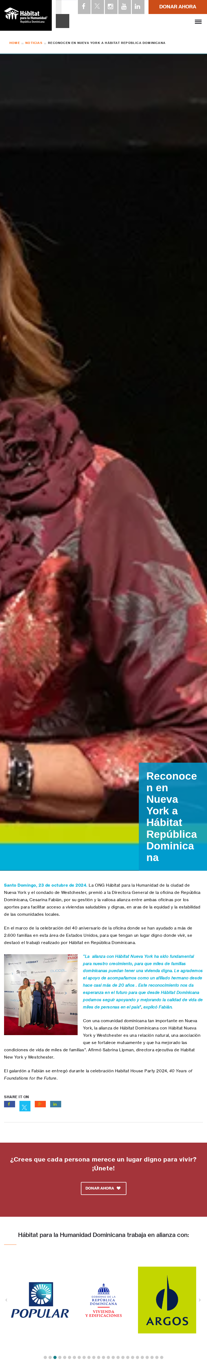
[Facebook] (84, 7)
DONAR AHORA (177, 7)
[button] (45, 1357)
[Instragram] (111, 7)
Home (14, 43)
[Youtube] (124, 7)
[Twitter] (97, 7)
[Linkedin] (137, 7)
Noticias (34, 43)
